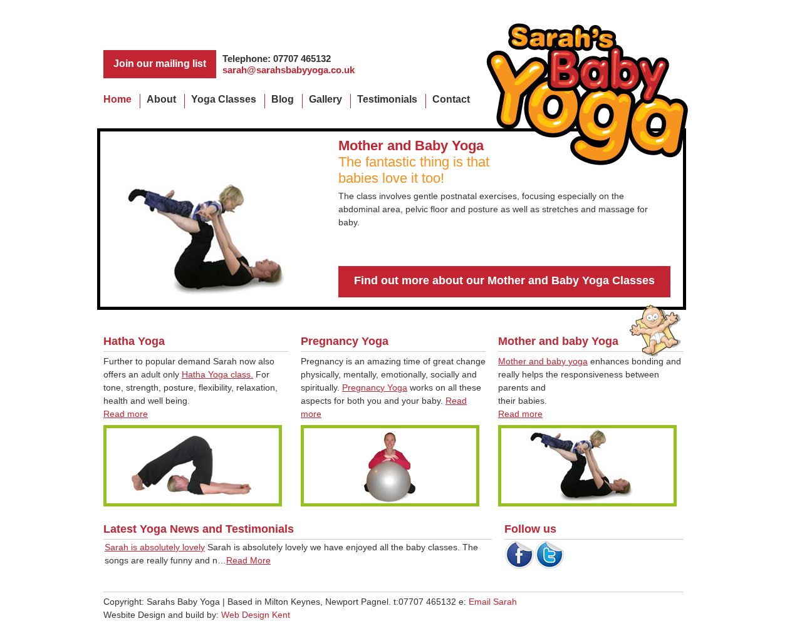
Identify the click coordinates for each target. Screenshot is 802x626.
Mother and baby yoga (543, 361)
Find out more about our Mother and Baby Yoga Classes (504, 280)
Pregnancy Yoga (374, 387)
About (161, 99)
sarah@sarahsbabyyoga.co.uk (288, 69)
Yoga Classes (223, 99)
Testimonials (387, 99)
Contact (451, 99)
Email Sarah (493, 602)
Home (117, 99)
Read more (125, 414)
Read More (248, 560)
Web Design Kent (255, 615)
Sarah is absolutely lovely (155, 547)
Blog (282, 99)
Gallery (325, 99)
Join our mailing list (159, 63)
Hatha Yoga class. (217, 374)
